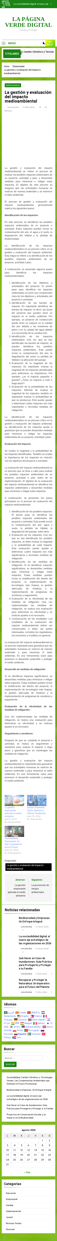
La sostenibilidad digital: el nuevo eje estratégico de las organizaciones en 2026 (35, 940)
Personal (10, 1229)
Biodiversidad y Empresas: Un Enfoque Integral (29, 1090)
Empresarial (13, 85)
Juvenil (9, 1217)
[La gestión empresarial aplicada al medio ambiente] (14, 800)
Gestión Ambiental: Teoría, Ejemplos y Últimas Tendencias (36, 810)
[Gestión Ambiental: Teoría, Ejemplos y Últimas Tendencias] (36, 800)
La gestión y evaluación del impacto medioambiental (25, 867)
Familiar (9, 1205)
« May (27, 1172)
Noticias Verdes (13, 1223)
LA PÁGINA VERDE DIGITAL (28, 22)
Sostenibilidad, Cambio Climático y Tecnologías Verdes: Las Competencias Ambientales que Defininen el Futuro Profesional (29, 1080)
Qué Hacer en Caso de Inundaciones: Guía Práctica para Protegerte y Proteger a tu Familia (30, 4)
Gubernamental (13, 1211)
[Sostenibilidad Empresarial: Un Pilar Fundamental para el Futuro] (14, 831)
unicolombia (13, 107)
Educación (11, 1193)
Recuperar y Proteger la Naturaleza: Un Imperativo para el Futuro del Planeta (34, 983)
